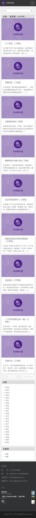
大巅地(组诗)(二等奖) (14, 121)
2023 (7, 395)
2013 (7, 421)
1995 (7, 442)
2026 (7, 387)
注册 (6, 454)
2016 (7, 413)
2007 (7, 429)
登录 (6, 457)
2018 (7, 408)
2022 (7, 398)
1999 (7, 440)
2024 (7, 393)
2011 (7, 424)
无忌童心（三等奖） (13, 280)
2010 (7, 427)
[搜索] (32, 10)
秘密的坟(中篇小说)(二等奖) (17, 160)
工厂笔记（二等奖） (13, 43)
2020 (7, 403)
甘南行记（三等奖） (13, 361)
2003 (7, 434)
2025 (7, 390)
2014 (7, 419)
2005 (7, 432)
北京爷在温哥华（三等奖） (16, 200)
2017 (7, 411)
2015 (7, 416)
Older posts (28, 377)
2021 (7, 400)
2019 (7, 406)
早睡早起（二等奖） (13, 82)
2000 (7, 437)
